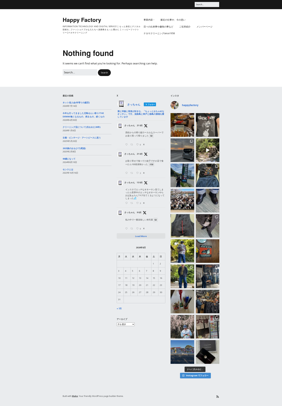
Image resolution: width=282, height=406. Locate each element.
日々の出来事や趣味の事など (158, 26)
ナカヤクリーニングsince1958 (159, 33)
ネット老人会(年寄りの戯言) (76, 102)
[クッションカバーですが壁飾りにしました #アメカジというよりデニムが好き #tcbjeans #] (207, 251)
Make (75, 396)
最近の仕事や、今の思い (173, 19)
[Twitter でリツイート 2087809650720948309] (132, 203)
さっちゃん (129, 125)
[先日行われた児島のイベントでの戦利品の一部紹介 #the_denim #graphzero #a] (182, 276)
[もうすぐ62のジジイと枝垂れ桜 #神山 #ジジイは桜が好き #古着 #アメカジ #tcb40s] (182, 326)
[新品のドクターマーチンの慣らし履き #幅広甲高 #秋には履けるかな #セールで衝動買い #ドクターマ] (207, 200)
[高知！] (182, 175)
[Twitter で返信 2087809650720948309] (127, 203)
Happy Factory (82, 20)
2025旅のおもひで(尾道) (74, 148)
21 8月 (140, 125)
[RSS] (217, 396)
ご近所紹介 (185, 26)
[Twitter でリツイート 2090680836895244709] (132, 173)
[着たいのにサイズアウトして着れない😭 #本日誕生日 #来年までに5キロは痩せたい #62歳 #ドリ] (182, 226)
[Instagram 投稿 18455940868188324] (207, 125)
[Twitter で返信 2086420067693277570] (127, 229)
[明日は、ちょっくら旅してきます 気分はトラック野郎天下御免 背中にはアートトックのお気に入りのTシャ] (207, 175)
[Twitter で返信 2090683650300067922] (127, 145)
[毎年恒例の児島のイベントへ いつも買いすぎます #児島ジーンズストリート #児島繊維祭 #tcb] (207, 276)
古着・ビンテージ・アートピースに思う (82, 137)
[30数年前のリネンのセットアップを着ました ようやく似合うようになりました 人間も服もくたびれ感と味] (207, 226)
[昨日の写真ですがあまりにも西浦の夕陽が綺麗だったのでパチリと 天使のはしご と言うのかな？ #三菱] (182, 150)
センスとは (68, 169)
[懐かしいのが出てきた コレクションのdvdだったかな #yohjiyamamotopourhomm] (207, 352)
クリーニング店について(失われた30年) (81, 127)
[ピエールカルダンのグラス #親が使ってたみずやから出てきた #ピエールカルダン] (182, 301)
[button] (104, 72)
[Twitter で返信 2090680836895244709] (127, 173)
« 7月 (119, 308)
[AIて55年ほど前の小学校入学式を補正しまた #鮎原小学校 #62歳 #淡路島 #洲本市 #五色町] (182, 200)
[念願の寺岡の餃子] (182, 125)
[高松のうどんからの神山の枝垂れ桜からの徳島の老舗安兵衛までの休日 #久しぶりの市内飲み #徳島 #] (207, 326)
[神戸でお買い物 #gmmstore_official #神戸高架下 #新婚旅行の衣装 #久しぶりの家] (207, 301)
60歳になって (69, 158)
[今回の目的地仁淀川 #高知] (207, 150)
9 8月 (139, 212)
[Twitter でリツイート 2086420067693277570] (132, 229)
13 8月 (140, 182)
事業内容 (148, 19)
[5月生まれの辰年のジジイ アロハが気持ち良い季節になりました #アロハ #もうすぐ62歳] (182, 251)
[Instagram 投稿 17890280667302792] (182, 352)
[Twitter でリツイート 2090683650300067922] (132, 145)
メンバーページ (204, 26)
